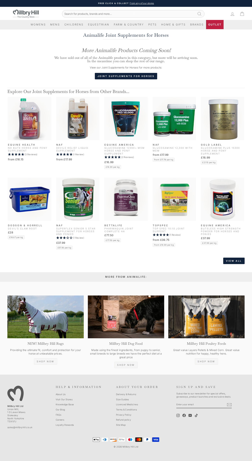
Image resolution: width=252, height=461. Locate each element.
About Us (61, 394)
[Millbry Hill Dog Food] (126, 316)
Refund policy (123, 419)
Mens (55, 24)
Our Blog (60, 409)
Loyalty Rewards (65, 425)
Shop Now (45, 361)
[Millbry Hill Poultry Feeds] (206, 316)
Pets (152, 24)
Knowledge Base (65, 404)
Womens (38, 24)
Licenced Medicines (127, 404)
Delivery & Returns (126, 394)
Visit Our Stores (64, 399)
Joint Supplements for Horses (126, 76)
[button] (29, 154)
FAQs (58, 414)
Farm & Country (129, 24)
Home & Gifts (173, 24)
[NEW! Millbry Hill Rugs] (45, 316)
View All (234, 260)
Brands (197, 24)
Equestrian (98, 24)
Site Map (121, 425)
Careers (60, 419)
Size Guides (122, 399)
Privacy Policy (124, 414)
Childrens (74, 24)
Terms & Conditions (126, 409)
